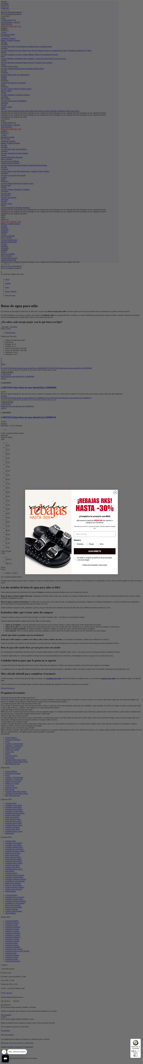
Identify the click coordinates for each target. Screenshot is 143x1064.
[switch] (135, 1055)
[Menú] (139, 1040)
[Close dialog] (115, 492)
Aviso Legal (103, 565)
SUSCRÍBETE (94, 551)
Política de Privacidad (90, 565)
